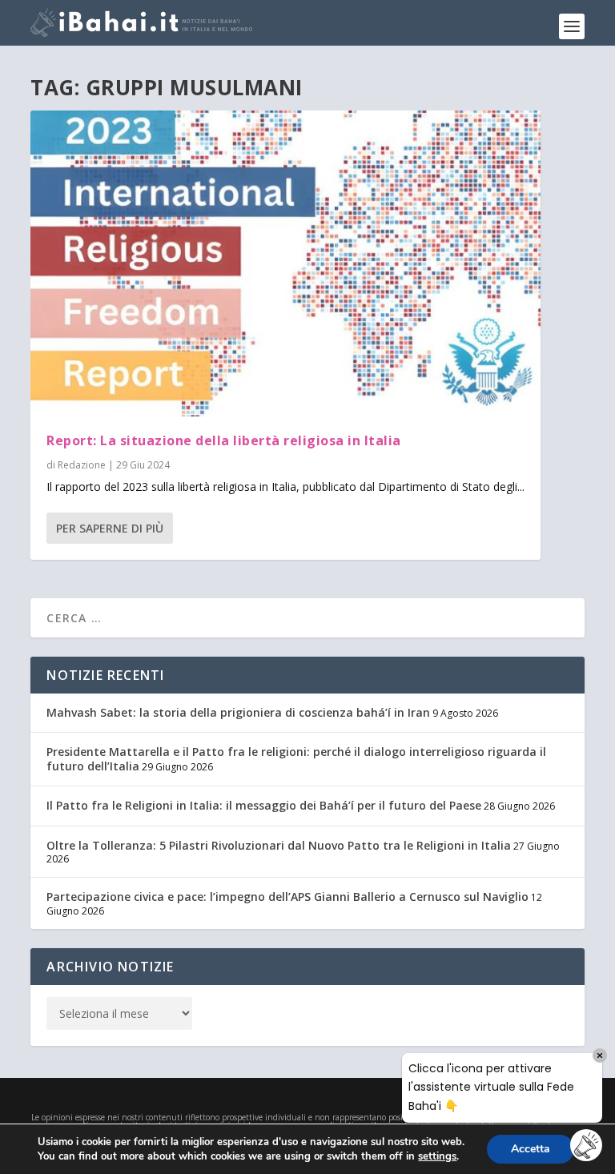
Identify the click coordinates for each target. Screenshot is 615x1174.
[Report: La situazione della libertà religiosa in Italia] (285, 263)
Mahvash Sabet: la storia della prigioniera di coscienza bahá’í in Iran (238, 712)
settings (437, 1156)
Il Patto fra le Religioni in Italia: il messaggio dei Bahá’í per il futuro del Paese (263, 805)
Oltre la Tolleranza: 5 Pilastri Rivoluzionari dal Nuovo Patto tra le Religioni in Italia (278, 845)
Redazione (82, 465)
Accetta (530, 1148)
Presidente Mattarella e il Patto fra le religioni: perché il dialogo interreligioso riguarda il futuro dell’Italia (296, 759)
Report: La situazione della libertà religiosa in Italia (223, 440)
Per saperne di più (109, 528)
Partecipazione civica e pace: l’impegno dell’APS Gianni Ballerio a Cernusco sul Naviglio (287, 896)
